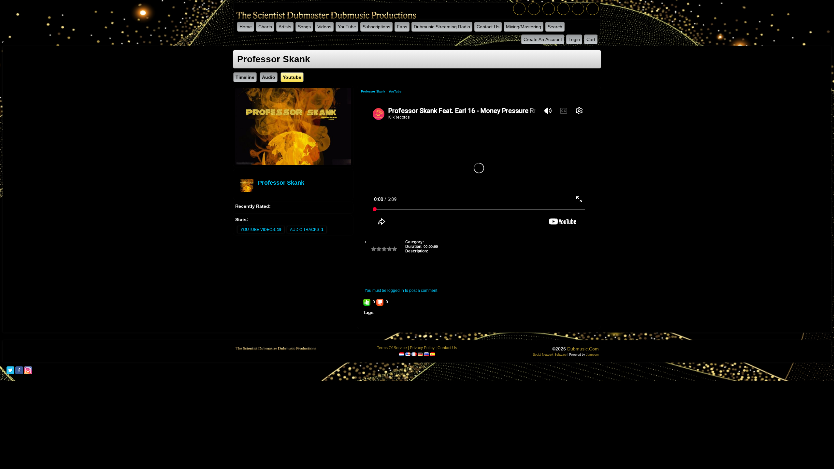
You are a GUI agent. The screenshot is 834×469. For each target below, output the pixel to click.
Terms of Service (392, 348)
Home (245, 26)
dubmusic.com (583, 348)
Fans (402, 26)
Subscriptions (376, 26)
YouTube (347, 26)
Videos (324, 26)
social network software (550, 354)
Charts (265, 26)
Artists (285, 26)
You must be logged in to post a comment (401, 290)
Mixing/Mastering (523, 26)
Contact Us (488, 26)
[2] (376, 248)
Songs (304, 26)
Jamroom (592, 354)
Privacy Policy (422, 348)
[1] (373, 248)
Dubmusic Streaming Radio (442, 26)
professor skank (281, 182)
